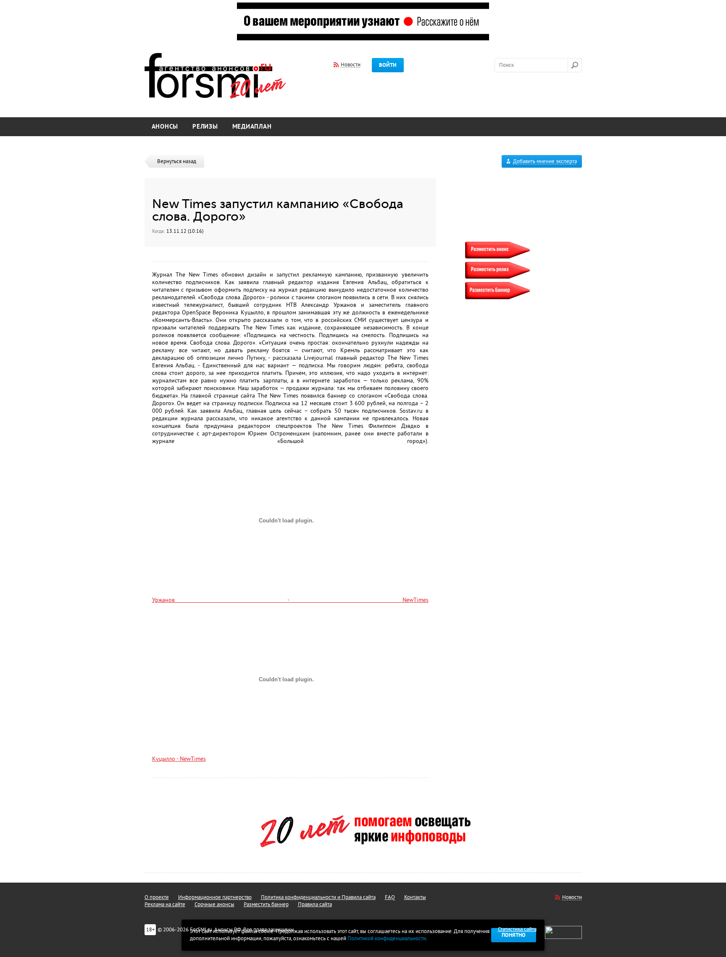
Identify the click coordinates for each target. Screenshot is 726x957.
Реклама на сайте (165, 904)
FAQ (390, 897)
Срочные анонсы (214, 904)
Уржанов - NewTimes (290, 600)
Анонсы (165, 126)
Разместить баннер (266, 904)
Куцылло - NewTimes (179, 758)
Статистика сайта (517, 929)
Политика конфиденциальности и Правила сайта (318, 897)
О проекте (157, 897)
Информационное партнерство (215, 897)
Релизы (205, 126)
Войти (388, 65)
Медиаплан (252, 126)
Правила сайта (315, 904)
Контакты (415, 897)
